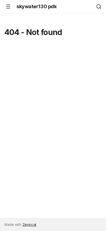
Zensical (29, 225)
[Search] (99, 6)
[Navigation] (8, 6)
